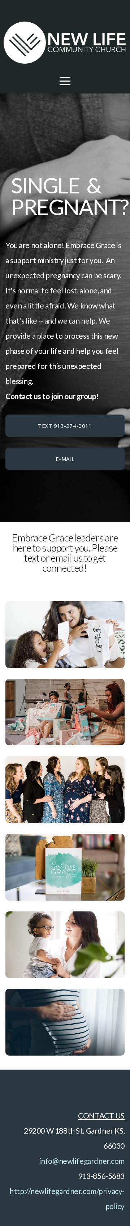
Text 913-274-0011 (65, 425)
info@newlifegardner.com (82, 1160)
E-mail (65, 458)
